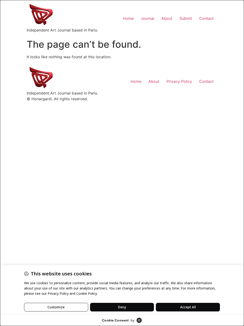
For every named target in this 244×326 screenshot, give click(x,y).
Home (128, 18)
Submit (185, 18)
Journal (147, 18)
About (166, 18)
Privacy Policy (179, 81)
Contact (206, 18)
